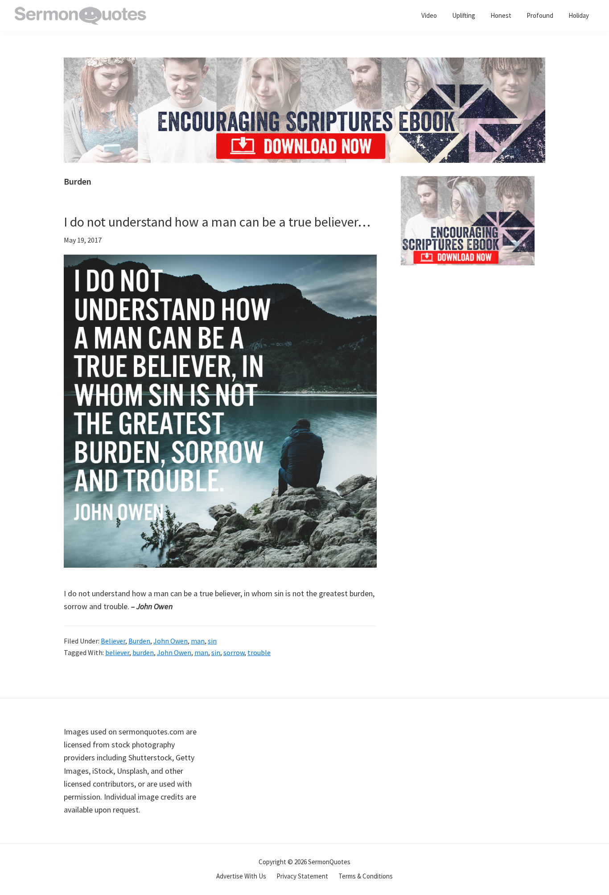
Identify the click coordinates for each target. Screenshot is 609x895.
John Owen (170, 640)
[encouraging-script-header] (304, 64)
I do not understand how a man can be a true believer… (217, 221)
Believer (113, 640)
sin (212, 640)
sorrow (233, 652)
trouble (259, 652)
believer (117, 652)
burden (143, 652)
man (198, 640)
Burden (139, 640)
